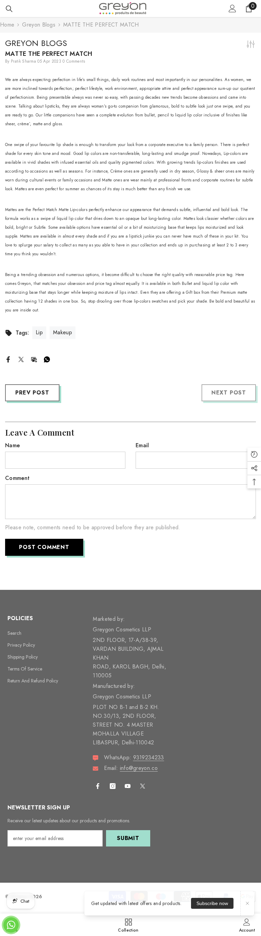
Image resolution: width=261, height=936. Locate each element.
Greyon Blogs (38, 25)
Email (142, 445)
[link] (247, 925)
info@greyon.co (139, 768)
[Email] (34, 359)
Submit (128, 838)
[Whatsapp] (47, 359)
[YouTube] (128, 786)
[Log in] (232, 8)
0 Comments (74, 61)
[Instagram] (113, 786)
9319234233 (148, 757)
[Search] (9, 9)
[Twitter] (21, 359)
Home (7, 25)
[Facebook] (8, 359)
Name (12, 445)
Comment (17, 478)
